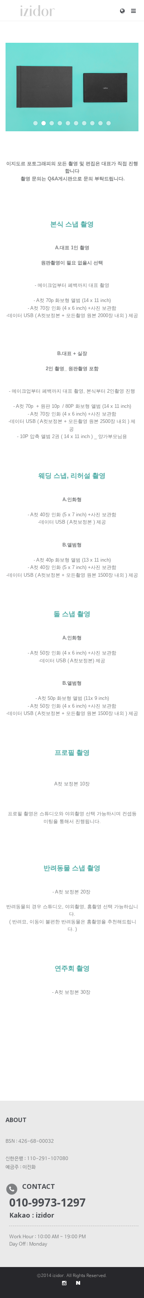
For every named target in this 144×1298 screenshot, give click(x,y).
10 (108, 123)
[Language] (125, 10)
